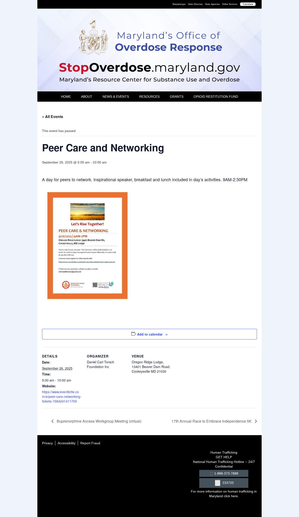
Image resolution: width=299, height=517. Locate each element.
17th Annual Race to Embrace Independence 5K (212, 421)
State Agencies (212, 4)
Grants (176, 96)
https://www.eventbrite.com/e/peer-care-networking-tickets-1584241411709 (61, 396)
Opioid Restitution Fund (216, 96)
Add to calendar (150, 334)
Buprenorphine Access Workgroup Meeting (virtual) (98, 421)
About (86, 96)
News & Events (116, 96)
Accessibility (66, 443)
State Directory (195, 4)
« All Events (52, 116)
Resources (149, 96)
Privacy (47, 443)
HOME (66, 96)
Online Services (229, 4)
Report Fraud (90, 443)
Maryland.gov (179, 4)
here (234, 496)
